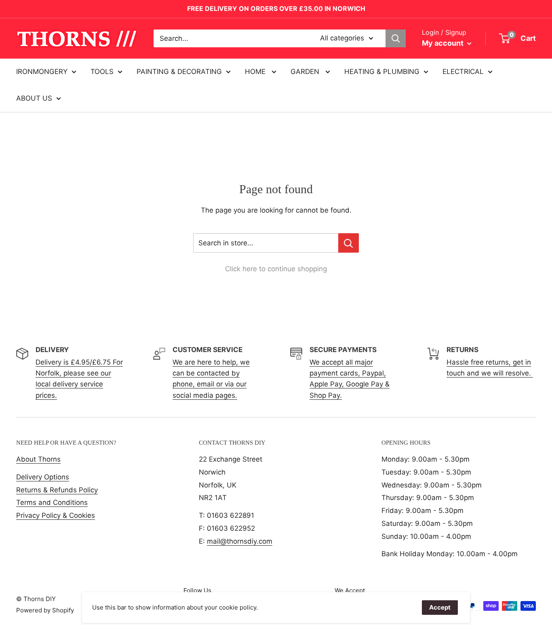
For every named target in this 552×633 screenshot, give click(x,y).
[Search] (396, 38)
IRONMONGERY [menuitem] (41, 72)
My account (443, 43)
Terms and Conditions (52, 502)
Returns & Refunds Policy (57, 490)
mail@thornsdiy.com (239, 541)
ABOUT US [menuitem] (34, 98)
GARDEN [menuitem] (306, 72)
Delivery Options (42, 477)
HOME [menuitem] (256, 72)
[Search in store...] (348, 243)
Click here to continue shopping (276, 269)
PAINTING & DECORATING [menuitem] (179, 72)
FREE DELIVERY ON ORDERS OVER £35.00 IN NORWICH (276, 8)
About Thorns (38, 459)
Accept (440, 607)
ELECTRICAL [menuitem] (463, 72)
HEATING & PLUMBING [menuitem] (381, 72)
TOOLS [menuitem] (102, 72)
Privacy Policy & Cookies (55, 515)
